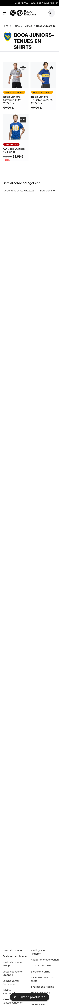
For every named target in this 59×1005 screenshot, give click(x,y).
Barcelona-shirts (40, 971)
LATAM (28, 25)
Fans (5, 25)
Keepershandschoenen (45, 959)
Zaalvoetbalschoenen (15, 956)
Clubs (16, 25)
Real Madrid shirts (41, 965)
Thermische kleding (42, 986)
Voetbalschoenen (13, 950)
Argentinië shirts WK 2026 (19, 190)
